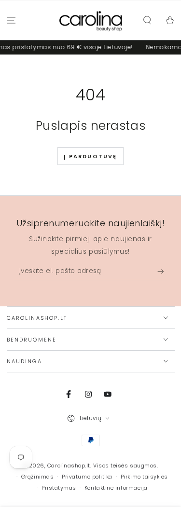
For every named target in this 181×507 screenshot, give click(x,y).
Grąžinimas (37, 476)
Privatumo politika (87, 476)
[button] (147, 20)
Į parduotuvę (90, 156)
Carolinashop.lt (68, 465)
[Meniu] (11, 20)
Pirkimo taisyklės (144, 476)
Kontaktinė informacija (116, 488)
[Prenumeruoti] (162, 271)
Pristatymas (59, 488)
